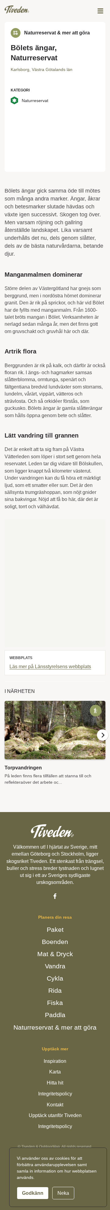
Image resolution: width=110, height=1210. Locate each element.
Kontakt (55, 1104)
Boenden (55, 941)
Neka (61, 1193)
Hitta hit (55, 1082)
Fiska (55, 1002)
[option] (55, 753)
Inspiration (55, 1060)
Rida (55, 990)
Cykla (55, 978)
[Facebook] (55, 896)
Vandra (55, 966)
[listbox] (55, 753)
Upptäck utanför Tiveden (55, 1115)
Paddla (55, 1014)
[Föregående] (7, 741)
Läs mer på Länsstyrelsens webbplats (50, 673)
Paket (55, 929)
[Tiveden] (17, 9)
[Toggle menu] (100, 11)
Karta (55, 1071)
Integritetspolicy (55, 1093)
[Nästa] (102, 741)
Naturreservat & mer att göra (55, 1027)
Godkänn (32, 1193)
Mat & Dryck (55, 953)
